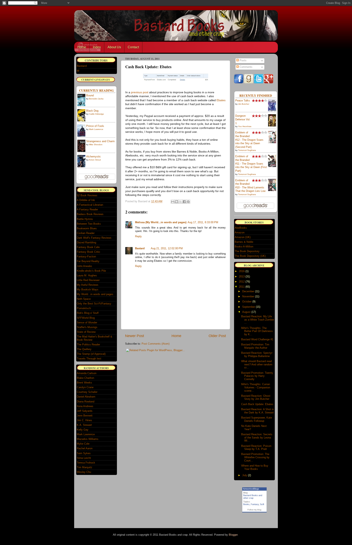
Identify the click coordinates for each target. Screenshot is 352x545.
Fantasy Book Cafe (88, 247)
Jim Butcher (243, 104)
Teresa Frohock (86, 462)
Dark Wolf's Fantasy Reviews (94, 237)
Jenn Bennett (84, 415)
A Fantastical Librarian (90, 204)
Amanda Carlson (86, 373)
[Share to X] (180, 202)
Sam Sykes (84, 453)
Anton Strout (95, 160)
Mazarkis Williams (87, 439)
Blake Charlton (85, 377)
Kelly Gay (82, 429)
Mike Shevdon (95, 144)
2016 (242, 271)
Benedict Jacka (96, 99)
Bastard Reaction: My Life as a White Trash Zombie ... (257, 319)
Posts (242, 60)
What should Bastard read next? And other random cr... (256, 364)
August (246, 311)
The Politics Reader (88, 344)
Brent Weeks (84, 382)
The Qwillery (84, 349)
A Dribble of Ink (86, 200)
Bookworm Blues (87, 228)
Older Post (217, 336)
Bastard (140, 248)
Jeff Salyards (84, 410)
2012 (242, 281)
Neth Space (84, 298)
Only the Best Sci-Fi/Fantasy (94, 303)
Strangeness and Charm (100, 141)
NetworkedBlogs (251, 489)
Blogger (233, 534)
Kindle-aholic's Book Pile (91, 270)
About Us (114, 47)
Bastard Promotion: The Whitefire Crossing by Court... (255, 457)
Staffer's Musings (87, 327)
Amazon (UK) (243, 237)
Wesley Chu (84, 472)
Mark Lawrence (96, 129)
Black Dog (92, 110)
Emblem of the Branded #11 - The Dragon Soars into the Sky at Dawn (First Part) (251, 163)
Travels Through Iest (89, 358)
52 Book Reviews (87, 195)
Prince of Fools (95, 126)
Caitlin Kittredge (96, 114)
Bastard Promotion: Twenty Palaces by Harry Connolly (257, 376)
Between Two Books (89, 223)
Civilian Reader (86, 233)
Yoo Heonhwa (244, 126)
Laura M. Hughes (87, 275)
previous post (139, 92)
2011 (242, 286)
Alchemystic (93, 156)
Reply (138, 236)
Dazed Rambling (86, 242)
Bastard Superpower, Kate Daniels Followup (256, 419)
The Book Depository (247, 251)
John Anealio (84, 266)
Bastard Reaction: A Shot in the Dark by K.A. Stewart (257, 411)
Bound (90, 95)
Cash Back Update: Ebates (257, 404)
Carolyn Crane (85, 387)
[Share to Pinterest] (188, 202)
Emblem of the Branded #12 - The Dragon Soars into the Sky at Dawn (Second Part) (249, 139)
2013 (242, 276)
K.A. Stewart (84, 424)
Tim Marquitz (84, 467)
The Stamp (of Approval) (91, 353)
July (244, 475)
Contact (133, 47)
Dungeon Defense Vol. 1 (242, 119)
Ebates (221, 100)
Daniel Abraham (86, 396)
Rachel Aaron (84, 448)
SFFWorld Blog (86, 317)
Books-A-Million (244, 246)
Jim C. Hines (84, 420)
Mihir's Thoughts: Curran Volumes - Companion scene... (255, 387)
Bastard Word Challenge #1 (257, 339)
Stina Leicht (84, 457)
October (247, 301)
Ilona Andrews (85, 406)
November (248, 296)
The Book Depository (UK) (250, 255)
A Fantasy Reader (87, 209)
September (248, 306)
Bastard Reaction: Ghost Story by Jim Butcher (255, 397)
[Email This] (173, 202)
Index (97, 47)
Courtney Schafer (87, 391)
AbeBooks (241, 227)
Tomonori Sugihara (247, 150)
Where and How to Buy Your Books (254, 467)
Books (246, 504)
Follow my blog (254, 510)
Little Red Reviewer (88, 280)
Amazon (239, 232)
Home (81, 47)
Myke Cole (83, 443)
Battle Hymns (85, 219)
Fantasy (255, 504)
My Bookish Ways (87, 289)
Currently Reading (96, 90)
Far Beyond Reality (88, 261)
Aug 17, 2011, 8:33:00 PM (203, 222)
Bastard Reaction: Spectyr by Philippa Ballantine (256, 354)
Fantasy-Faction (86, 256)
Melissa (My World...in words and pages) (160, 222)
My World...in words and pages (95, 294)
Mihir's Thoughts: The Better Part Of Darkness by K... (257, 331)
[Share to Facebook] (184, 202)
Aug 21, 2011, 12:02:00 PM (167, 248)
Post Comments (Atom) (155, 343)
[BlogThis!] (177, 202)
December (248, 291)
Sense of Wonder (87, 322)
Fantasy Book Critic (88, 251)
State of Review (86, 331)
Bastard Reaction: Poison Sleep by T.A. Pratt (256, 447)
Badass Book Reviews (90, 214)
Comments (245, 67)
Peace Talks (242, 100)
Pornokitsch (84, 308)
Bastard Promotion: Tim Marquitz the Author (255, 346)
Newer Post (134, 336)
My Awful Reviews (87, 284)
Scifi (262, 504)
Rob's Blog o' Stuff (88, 312)
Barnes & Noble (244, 241)
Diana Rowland (85, 401)
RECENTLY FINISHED (255, 95)
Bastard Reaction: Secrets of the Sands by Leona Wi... (256, 437)
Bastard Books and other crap (252, 496)
